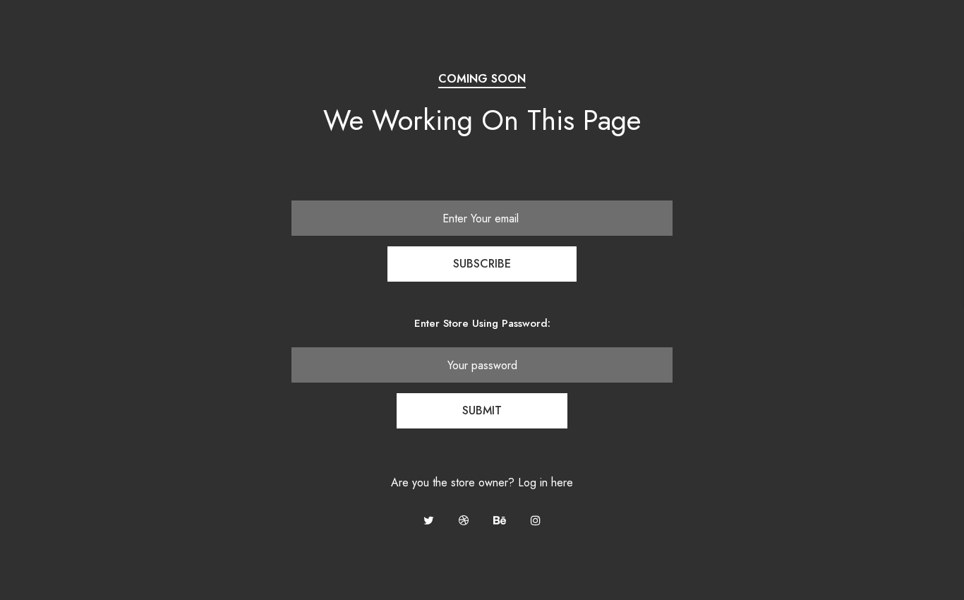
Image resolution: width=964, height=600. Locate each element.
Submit (482, 410)
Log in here (545, 482)
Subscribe (482, 264)
